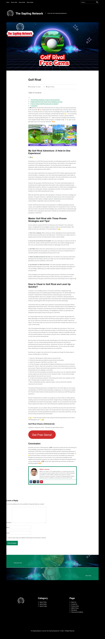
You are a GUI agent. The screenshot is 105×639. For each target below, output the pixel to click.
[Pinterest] (41, 481)
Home (7, 2)
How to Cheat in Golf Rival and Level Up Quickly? (44, 104)
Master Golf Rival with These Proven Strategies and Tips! (46, 102)
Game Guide (22, 2)
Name (8, 527)
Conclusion (34, 106)
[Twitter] (34, 481)
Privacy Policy (75, 606)
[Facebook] (31, 481)
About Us (73, 602)
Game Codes (30, 2)
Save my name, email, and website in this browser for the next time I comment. (27, 537)
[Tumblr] (38, 481)
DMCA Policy (75, 608)
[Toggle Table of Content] (29, 98)
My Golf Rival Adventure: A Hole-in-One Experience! (45, 100)
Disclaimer (74, 610)
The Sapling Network (29, 13)
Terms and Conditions (77, 612)
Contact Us (74, 604)
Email (8, 533)
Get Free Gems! (42, 435)
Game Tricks (14, 2)
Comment (9, 522)
